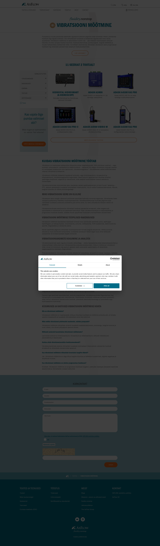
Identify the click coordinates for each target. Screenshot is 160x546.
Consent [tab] (52, 265)
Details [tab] (80, 265)
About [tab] (108, 265)
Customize (78, 286)
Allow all (106, 286)
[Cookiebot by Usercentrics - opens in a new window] (111, 259)
